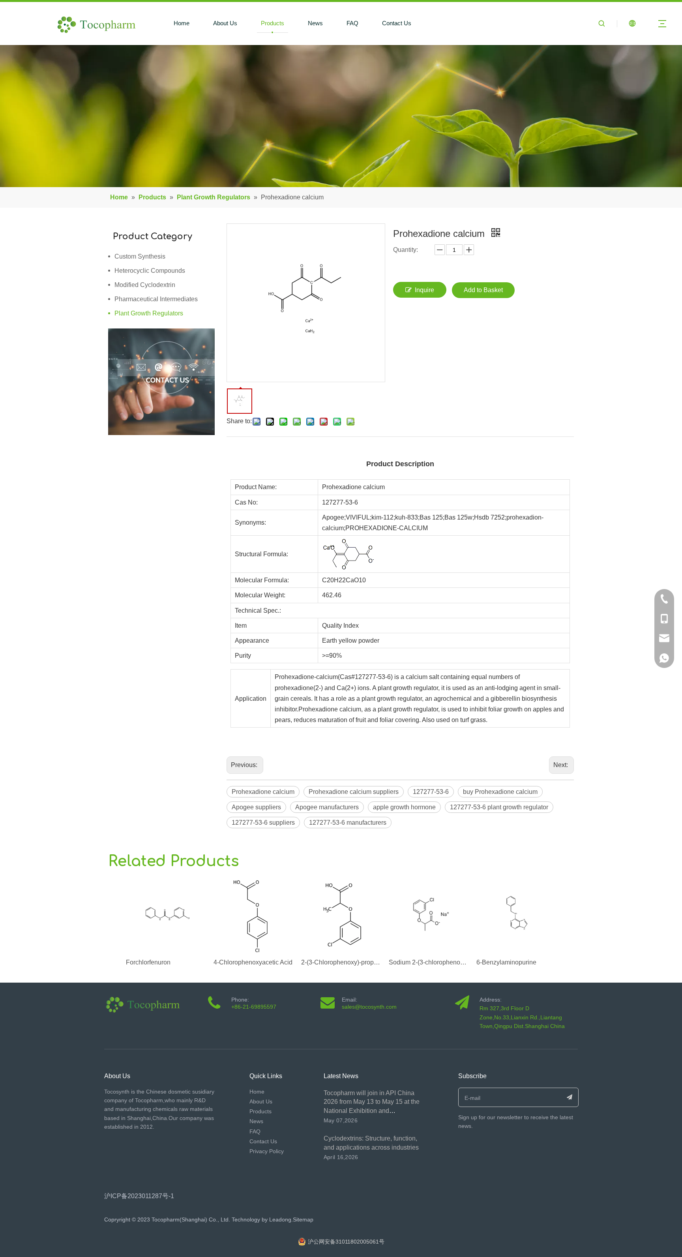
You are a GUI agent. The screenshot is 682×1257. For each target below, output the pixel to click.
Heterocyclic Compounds (149, 270)
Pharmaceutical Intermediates (156, 299)
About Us (225, 23)
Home (181, 23)
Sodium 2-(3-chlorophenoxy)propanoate (428, 962)
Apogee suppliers (256, 807)
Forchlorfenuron (148, 962)
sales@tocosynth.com (369, 1007)
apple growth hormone (404, 807)
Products (272, 23)
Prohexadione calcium (263, 791)
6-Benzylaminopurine (506, 962)
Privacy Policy (266, 1151)
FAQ (352, 23)
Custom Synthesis (139, 256)
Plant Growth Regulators (148, 313)
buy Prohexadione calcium (500, 791)
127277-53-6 (431, 791)
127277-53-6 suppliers (263, 822)
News (315, 23)
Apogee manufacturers (327, 807)
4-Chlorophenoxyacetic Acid (253, 962)
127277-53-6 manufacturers (347, 822)
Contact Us (396, 23)
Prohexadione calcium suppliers (354, 791)
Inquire (424, 290)
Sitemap (303, 1219)
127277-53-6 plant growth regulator (499, 807)
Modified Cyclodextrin (144, 284)
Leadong (279, 1219)
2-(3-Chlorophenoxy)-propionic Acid (341, 962)
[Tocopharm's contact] (161, 381)
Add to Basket (483, 290)
